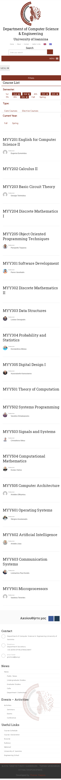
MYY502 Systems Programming (31, 407)
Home (12, 44)
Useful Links (36, 44)
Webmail (7, 747)
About (19, 44)
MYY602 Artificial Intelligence (30, 534)
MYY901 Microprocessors (25, 588)
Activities (7, 705)
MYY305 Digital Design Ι (24, 364)
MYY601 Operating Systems (27, 510)
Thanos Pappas (38, 774)
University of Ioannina (13, 751)
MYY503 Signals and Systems (29, 431)
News (6, 671)
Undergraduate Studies (16, 680)
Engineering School (11, 755)
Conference (11, 717)
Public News (12, 676)
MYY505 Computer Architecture (31, 485)
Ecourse (7, 738)
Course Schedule (10, 730)
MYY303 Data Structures (24, 310)
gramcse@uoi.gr (13, 657)
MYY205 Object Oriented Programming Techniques (26, 236)
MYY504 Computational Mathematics (24, 458)
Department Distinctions (17, 692)
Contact (26, 44)
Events (9, 713)
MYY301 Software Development (31, 263)
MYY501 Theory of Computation (31, 389)
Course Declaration (12, 734)
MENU (4, 68)
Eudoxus (7, 743)
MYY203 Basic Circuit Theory (29, 186)
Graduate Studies (14, 684)
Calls (9, 688)
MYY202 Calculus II (20, 168)
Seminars (11, 709)
